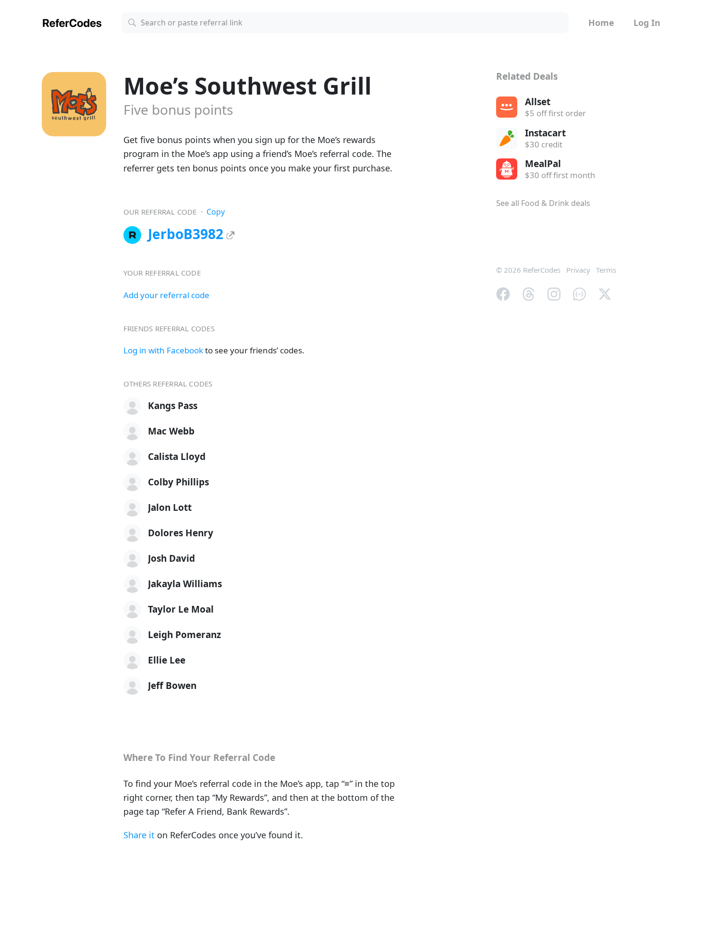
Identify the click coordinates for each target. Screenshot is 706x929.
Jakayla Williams (185, 584)
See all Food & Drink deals (543, 203)
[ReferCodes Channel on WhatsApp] (579, 293)
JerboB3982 (187, 234)
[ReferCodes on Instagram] (554, 293)
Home (601, 22)
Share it (139, 835)
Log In (646, 22)
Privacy (578, 270)
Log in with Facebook (163, 350)
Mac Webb (171, 431)
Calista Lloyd (177, 456)
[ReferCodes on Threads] (529, 293)
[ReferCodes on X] (605, 293)
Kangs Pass (172, 405)
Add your (166, 295)
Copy (216, 211)
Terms (606, 270)
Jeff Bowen (172, 685)
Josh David (171, 558)
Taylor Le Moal (181, 609)
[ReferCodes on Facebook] (503, 293)
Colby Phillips (178, 482)
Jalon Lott (170, 507)
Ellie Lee (166, 660)
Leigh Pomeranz (184, 634)
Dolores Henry (180, 533)
